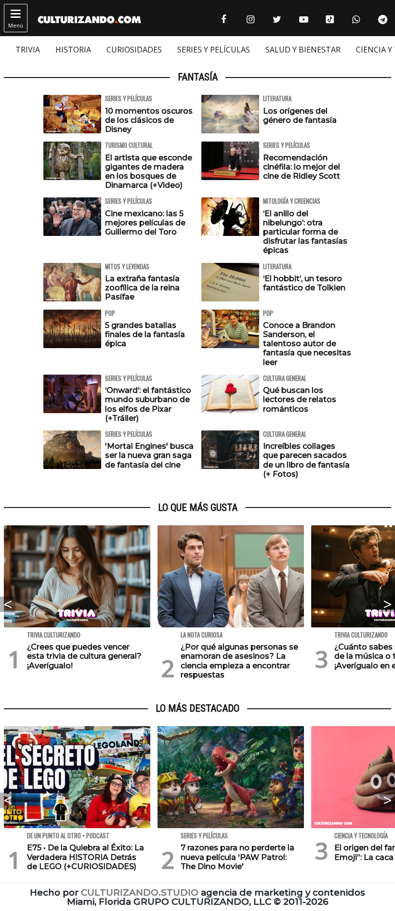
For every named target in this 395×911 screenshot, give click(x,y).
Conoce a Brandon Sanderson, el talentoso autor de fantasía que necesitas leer (307, 344)
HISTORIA (73, 49)
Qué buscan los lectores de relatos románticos (299, 399)
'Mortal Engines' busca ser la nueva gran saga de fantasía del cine (149, 455)
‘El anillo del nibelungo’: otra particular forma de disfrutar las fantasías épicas (305, 232)
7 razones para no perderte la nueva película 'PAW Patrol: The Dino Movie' (237, 857)
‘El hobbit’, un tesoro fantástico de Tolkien (304, 283)
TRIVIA (27, 49)
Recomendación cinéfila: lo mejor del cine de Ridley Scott (301, 167)
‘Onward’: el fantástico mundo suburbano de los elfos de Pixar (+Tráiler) (148, 404)
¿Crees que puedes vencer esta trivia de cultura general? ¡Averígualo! (84, 656)
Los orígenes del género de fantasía (300, 115)
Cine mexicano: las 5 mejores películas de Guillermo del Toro (145, 222)
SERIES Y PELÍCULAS (213, 49)
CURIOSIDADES (134, 49)
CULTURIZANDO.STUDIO (139, 892)
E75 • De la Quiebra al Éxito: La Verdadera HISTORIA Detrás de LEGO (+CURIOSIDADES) (85, 857)
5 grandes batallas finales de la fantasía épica (145, 334)
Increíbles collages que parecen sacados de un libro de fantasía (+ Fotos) (306, 460)
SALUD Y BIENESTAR (303, 49)
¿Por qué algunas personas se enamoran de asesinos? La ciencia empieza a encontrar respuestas (239, 660)
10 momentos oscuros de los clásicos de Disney (149, 120)
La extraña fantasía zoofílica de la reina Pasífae (142, 287)
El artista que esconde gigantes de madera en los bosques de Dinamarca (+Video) (148, 171)
